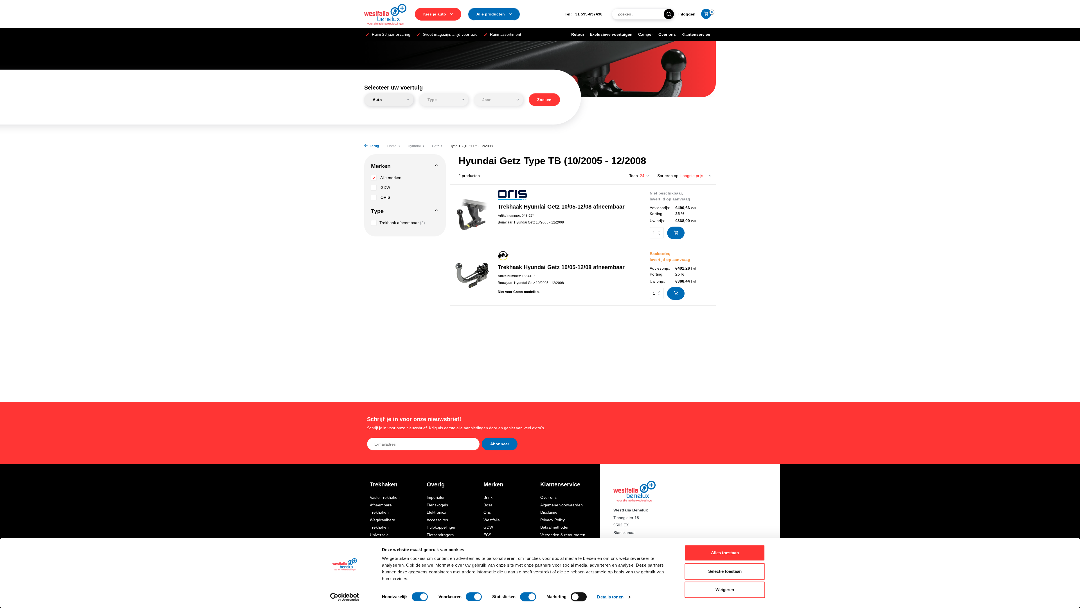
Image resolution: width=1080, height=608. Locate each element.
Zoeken (544, 99)
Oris (487, 512)
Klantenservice (695, 34)
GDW (384, 187)
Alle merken (390, 177)
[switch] (474, 596)
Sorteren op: (668, 175)
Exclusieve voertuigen (611, 34)
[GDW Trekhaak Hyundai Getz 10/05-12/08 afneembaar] (471, 275)
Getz (435, 146)
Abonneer (499, 444)
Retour (577, 34)
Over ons (667, 34)
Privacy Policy (552, 520)
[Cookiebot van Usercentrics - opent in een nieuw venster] (344, 597)
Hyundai (414, 146)
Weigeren (725, 589)
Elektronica (436, 512)
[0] (704, 14)
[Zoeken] (669, 14)
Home (392, 146)
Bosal (488, 505)
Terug (374, 146)
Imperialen (436, 497)
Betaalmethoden (555, 527)
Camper (645, 34)
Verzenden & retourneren (562, 535)
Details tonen (610, 596)
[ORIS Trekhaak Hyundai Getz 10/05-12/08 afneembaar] (471, 214)
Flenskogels (437, 505)
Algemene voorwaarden (561, 505)
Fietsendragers (440, 535)
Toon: (634, 175)
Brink (487, 497)
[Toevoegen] (676, 233)
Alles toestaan (725, 552)
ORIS (384, 197)
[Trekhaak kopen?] (385, 14)
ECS (487, 535)
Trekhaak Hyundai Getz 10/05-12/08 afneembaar (561, 207)
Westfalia (491, 520)
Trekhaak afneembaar (402, 222)
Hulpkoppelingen (441, 527)
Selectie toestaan (725, 571)
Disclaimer (549, 512)
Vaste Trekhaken (385, 497)
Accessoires (437, 520)
